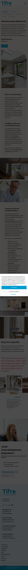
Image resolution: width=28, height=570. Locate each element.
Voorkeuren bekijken (14, 291)
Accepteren (14, 287)
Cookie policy (13, 294)
